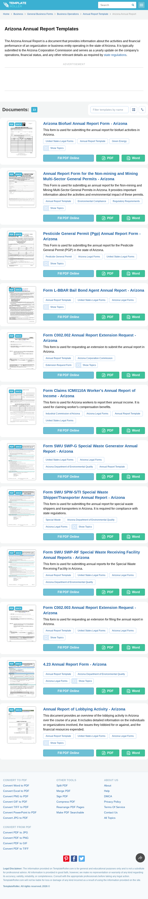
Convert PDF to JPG (15, 832)
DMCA (108, 796)
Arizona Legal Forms (89, 256)
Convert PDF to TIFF (16, 848)
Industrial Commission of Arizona (63, 413)
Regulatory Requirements (126, 201)
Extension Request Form (58, 365)
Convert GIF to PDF (15, 801)
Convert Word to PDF (16, 785)
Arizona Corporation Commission (95, 358)
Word (136, 158)
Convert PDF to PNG (16, 837)
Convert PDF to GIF (15, 843)
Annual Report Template (92, 141)
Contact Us (111, 812)
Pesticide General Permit (59, 256)
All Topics (109, 817)
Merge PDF (63, 790)
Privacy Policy (112, 801)
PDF (110, 158)
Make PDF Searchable (70, 812)
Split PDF (62, 785)
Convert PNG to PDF (16, 796)
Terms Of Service (114, 807)
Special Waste (53, 519)
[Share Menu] (140, 857)
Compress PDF (65, 801)
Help (107, 790)
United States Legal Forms (59, 141)
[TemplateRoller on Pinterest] (66, 859)
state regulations (115, 55)
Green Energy (119, 141)
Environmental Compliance (92, 201)
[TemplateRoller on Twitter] (82, 859)
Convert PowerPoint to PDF (20, 812)
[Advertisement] (74, 79)
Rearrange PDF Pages (70, 807)
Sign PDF (62, 796)
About (107, 785)
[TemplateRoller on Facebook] (74, 859)
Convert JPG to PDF (15, 817)
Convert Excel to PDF (16, 790)
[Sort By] (142, 109)
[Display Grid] (133, 109)
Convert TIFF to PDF (16, 807)
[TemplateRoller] (13, 5)
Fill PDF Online (68, 158)
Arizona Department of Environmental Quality (69, 466)
